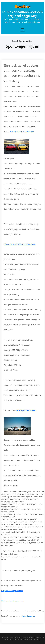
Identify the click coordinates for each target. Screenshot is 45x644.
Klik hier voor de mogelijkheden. (22, 131)
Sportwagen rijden (26, 41)
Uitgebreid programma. (28, 616)
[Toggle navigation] (22, 29)
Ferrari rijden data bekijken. (26, 410)
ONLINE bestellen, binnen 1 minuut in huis (19, 244)
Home (14, 41)
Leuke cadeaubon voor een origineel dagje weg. (22, 14)
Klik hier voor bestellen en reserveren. (12, 601)
